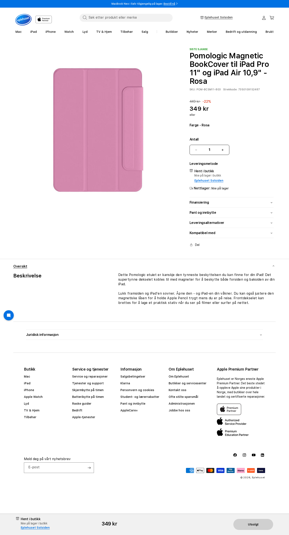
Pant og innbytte (132, 403)
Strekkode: (230, 89)
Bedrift (77, 410)
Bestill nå (169, 3)
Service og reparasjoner (90, 376)
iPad (27, 383)
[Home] (23, 20)
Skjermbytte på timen (88, 390)
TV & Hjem (31, 410)
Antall (194, 139)
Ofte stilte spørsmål (183, 396)
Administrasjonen (182, 403)
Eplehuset (258, 477)
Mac (27, 376)
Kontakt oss (177, 390)
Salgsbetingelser (132, 376)
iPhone (29, 390)
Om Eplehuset (179, 376)
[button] (272, 18)
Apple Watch (33, 396)
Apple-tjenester (83, 417)
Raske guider (81, 403)
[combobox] (126, 17)
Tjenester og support (88, 383)
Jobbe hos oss (179, 410)
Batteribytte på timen (88, 396)
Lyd (26, 403)
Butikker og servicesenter (187, 383)
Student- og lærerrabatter (139, 396)
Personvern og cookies (137, 390)
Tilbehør (30, 417)
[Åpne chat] (9, 315)
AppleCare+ (129, 410)
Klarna (125, 383)
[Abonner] (89, 467)
